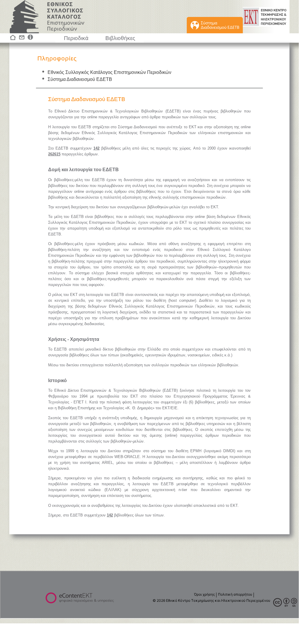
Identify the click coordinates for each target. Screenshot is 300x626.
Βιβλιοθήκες (120, 38)
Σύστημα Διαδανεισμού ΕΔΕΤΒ (80, 79)
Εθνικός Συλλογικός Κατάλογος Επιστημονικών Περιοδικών (109, 72)
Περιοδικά (76, 38)
